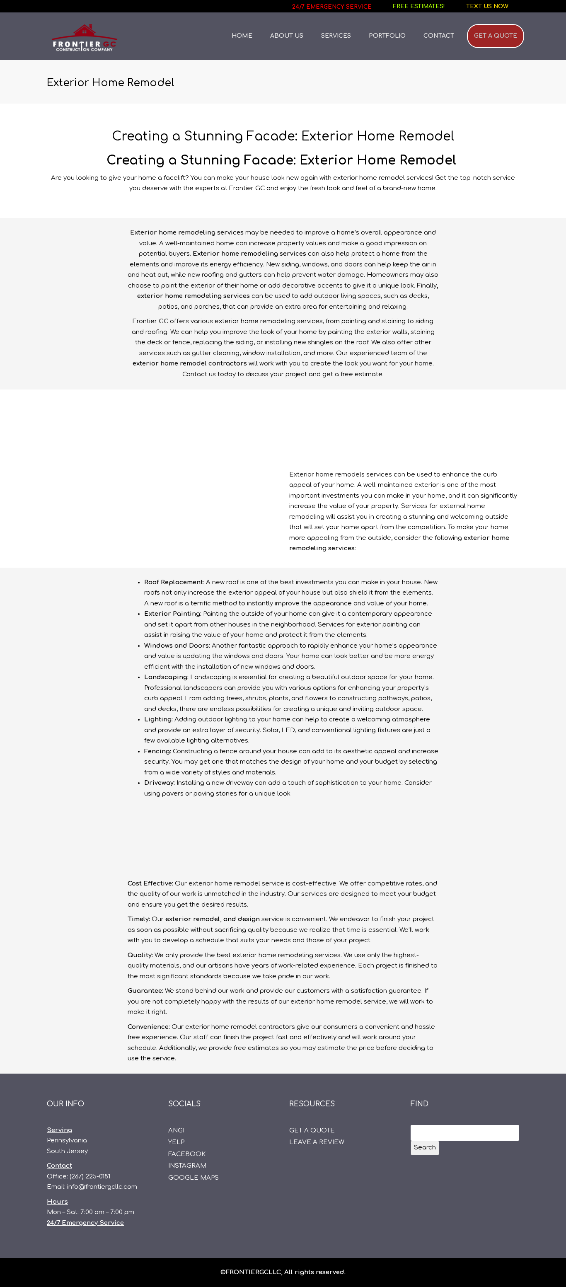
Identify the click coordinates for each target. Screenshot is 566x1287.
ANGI (176, 1130)
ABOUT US (286, 36)
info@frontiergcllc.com (102, 1186)
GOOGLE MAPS (193, 1177)
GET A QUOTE (495, 36)
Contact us (199, 374)
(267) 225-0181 (90, 1176)
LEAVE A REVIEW (316, 1142)
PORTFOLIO (387, 36)
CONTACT (438, 36)
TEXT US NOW (487, 6)
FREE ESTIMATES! (419, 6)
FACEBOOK (187, 1154)
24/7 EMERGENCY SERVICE (332, 7)
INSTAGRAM (187, 1165)
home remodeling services (263, 253)
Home (242, 36)
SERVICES (336, 36)
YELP (176, 1142)
